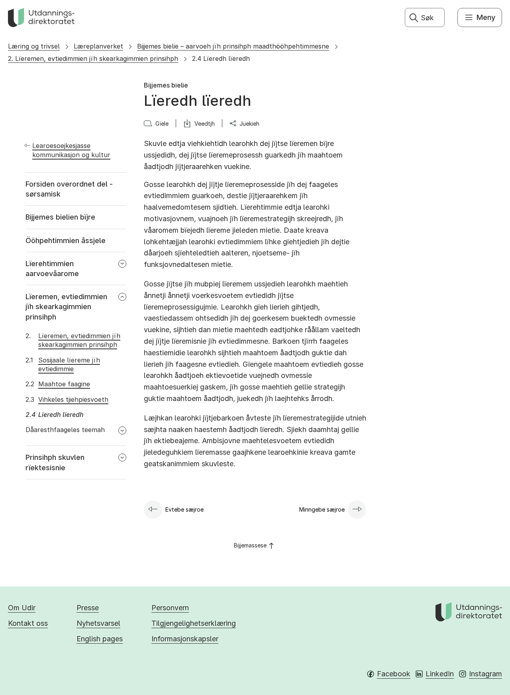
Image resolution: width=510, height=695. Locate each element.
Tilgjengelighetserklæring (193, 623)
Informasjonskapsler (184, 639)
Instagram (485, 674)
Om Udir (21, 608)
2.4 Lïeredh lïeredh (221, 58)
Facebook (393, 674)
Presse (87, 608)
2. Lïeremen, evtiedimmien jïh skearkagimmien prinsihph (93, 58)
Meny (486, 17)
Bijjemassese (250, 545)
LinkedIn (440, 674)
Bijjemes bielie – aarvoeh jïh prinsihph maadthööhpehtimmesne (233, 46)
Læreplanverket (98, 46)
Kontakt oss (28, 623)
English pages (99, 639)
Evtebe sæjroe (184, 509)
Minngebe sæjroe (322, 509)
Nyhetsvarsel (98, 623)
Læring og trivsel (34, 46)
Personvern (170, 608)
